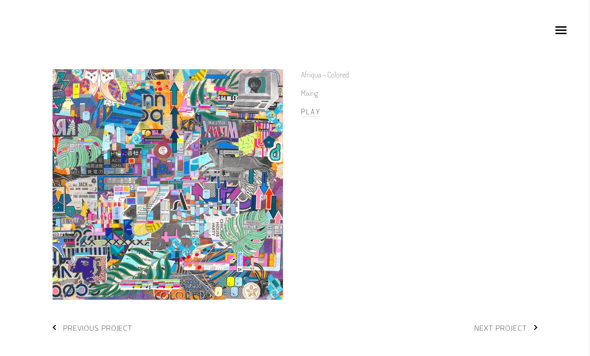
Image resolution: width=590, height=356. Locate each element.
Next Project (500, 328)
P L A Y (310, 111)
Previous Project (97, 328)
